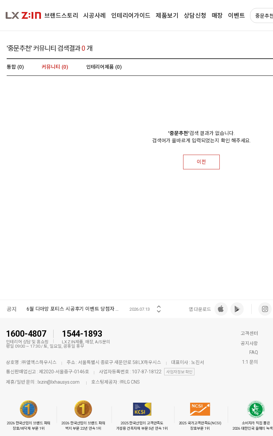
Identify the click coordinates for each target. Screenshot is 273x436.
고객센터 (249, 333)
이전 (201, 162)
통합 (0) (15, 67)
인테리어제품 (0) (104, 67)
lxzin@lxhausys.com (59, 382)
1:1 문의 (250, 362)
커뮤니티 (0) (55, 67)
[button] (158, 304)
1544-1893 (82, 334)
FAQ (253, 352)
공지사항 (249, 343)
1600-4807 (26, 334)
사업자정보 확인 (179, 372)
